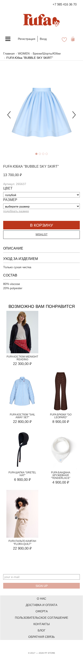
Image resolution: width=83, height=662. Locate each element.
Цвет (8, 188)
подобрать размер (16, 211)
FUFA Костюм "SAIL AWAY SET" (22, 416)
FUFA (7, 166)
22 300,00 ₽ (22, 364)
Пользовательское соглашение (41, 617)
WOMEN (24, 53)
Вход (43, 39)
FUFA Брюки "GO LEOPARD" (61, 416)
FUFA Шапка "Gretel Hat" (22, 474)
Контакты (41, 624)
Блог (42, 630)
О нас (41, 598)
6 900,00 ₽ (22, 480)
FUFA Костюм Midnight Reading (22, 358)
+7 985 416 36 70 (65, 4)
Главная (9, 53)
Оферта (42, 611)
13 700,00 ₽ (12, 175)
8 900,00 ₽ (60, 422)
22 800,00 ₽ (22, 422)
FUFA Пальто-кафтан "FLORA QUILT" (22, 542)
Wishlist (41, 234)
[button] (9, 112)
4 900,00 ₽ (60, 482)
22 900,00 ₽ (22, 548)
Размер (10, 200)
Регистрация (26, 39)
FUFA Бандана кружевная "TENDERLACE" (60, 475)
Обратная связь (41, 636)
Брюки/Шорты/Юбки (47, 53)
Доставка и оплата (41, 605)
